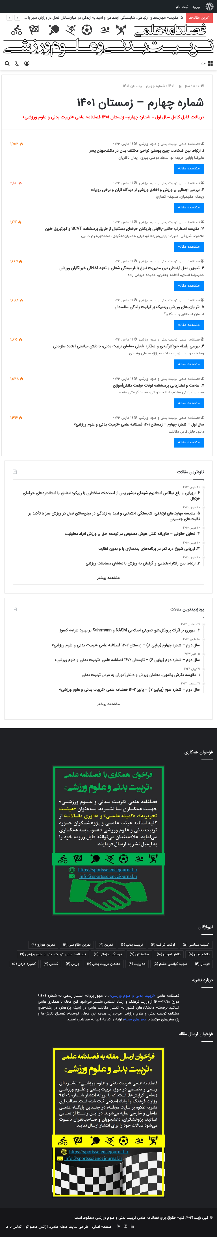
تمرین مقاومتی (77, 945)
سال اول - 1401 (179, 86)
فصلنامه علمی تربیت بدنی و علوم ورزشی (169, 144)
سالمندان (139, 954)
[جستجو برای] (7, 63)
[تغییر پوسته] (17, 63)
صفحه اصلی (101, 1226)
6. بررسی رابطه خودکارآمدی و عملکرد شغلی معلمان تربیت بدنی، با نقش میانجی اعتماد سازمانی (128, 346)
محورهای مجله (135, 1019)
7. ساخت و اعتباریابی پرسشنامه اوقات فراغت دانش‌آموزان (158, 385)
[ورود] (27, 63)
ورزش (72, 964)
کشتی (51, 964)
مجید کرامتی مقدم (170, 964)
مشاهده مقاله (189, 168)
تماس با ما (13, 1226)
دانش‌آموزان (169, 954)
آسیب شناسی (196, 945)
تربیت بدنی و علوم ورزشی (132, 995)
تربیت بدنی (132, 945)
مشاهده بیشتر (108, 578)
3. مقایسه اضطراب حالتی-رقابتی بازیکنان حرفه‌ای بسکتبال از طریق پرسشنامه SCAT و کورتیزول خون (124, 229)
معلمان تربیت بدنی (104, 964)
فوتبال (202, 964)
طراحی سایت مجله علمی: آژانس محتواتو (56, 1226)
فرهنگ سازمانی (108, 954)
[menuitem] (209, 6)
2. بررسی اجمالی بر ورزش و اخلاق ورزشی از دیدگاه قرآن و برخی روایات (147, 190)
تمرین (106, 945)
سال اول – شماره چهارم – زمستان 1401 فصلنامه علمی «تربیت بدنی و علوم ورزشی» (139, 424)
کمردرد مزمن (24, 964)
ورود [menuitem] (196, 6)
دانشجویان (199, 954)
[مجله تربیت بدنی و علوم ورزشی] (108, 40)
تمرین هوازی (43, 945)
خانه (197, 86)
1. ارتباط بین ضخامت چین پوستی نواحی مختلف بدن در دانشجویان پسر (147, 150)
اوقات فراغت (163, 945)
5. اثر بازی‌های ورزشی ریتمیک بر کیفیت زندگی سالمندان (159, 307)
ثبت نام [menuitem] (182, 6)
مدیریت (137, 964)
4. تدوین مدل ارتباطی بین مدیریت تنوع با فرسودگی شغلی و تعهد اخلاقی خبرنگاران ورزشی (131, 268)
